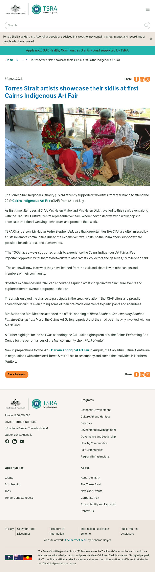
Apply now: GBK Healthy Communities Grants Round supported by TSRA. (77, 50)
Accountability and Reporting (98, 504)
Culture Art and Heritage (96, 416)
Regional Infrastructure (95, 456)
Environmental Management (98, 430)
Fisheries (86, 423)
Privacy (9, 529)
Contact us (87, 511)
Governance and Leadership (98, 436)
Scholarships (13, 484)
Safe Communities (92, 450)
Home (10, 60)
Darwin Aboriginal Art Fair (70, 350)
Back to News (17, 374)
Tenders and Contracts (19, 498)
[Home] (43, 9)
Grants (9, 478)
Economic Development (96, 410)
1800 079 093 (22, 415)
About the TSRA (90, 478)
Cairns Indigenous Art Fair (31, 201)
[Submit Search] (146, 25)
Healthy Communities (94, 443)
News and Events (91, 491)
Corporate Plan (90, 498)
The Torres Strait (91, 484)
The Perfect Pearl (76, 540)
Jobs (8, 491)
